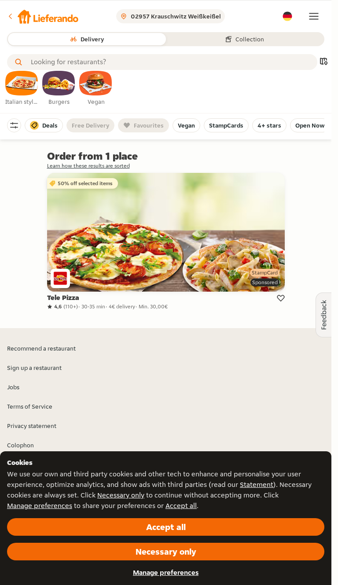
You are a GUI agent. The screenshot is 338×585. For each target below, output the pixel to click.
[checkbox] (22, 88)
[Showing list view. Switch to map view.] (323, 62)
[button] (42, 16)
